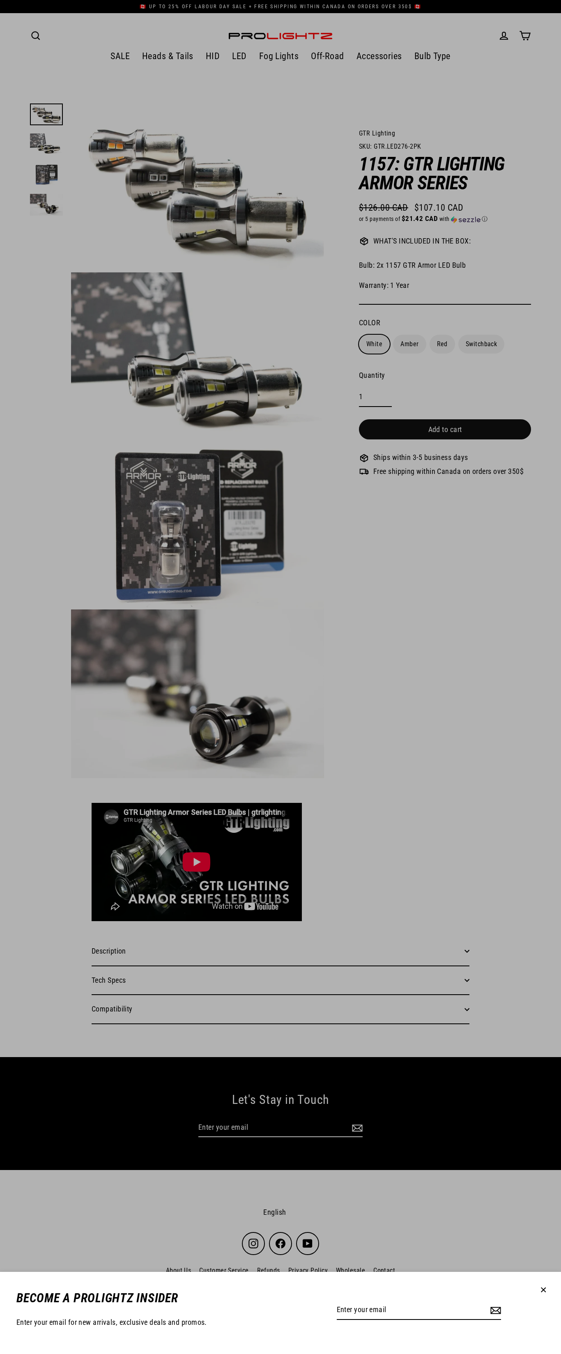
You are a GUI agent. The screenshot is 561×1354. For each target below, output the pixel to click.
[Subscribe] (494, 1310)
